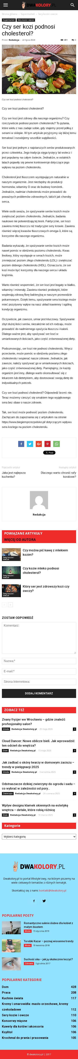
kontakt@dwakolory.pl (52, 890)
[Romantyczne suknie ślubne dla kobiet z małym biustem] (11, 927)
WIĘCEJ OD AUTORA (20, 539)
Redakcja (14, 39)
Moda (27, 931)
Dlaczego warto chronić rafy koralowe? (58, 474)
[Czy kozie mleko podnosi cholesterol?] (11, 572)
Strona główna (9, 14)
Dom (5, 750)
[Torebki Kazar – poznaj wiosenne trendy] (11, 945)
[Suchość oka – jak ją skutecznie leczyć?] (11, 963)
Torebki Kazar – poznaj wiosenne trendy (48, 941)
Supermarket (9, 20)
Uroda (6, 729)
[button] (72, 5)
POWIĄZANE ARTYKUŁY (23, 533)
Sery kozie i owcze (26, 20)
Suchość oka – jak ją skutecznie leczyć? (48, 959)
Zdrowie (29, 963)
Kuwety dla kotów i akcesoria (23, 1026)
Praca (6, 992)
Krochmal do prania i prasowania (25, 1038)
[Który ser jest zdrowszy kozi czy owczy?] (11, 590)
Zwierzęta (7, 793)
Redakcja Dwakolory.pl (24, 729)
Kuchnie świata (12, 998)
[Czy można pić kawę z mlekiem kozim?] (11, 554)
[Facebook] (34, 901)
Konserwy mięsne (14, 1021)
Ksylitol (7, 1032)
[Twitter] (44, 901)
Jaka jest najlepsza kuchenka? (14, 474)
